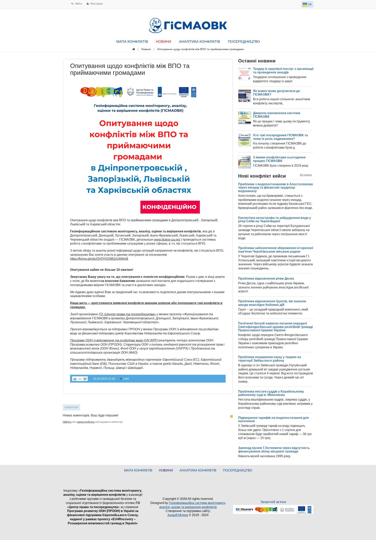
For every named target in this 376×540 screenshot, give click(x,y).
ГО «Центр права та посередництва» (127, 314)
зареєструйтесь (85, 422)
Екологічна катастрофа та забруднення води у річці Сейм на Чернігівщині (274, 219)
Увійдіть (67, 422)
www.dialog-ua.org (167, 239)
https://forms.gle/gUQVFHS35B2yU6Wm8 (99, 258)
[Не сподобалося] (85, 379)
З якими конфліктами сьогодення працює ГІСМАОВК (279, 159)
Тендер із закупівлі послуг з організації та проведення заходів (283, 70)
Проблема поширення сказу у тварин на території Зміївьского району (269, 358)
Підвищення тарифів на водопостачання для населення (273, 419)
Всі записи (306, 174)
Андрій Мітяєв (177, 515)
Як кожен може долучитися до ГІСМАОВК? (276, 92)
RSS (231, 416)
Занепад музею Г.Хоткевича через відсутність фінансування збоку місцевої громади (274, 449)
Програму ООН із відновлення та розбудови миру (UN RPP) (114, 340)
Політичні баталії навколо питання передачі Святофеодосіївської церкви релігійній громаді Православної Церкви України (275, 327)
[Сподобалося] (75, 379)
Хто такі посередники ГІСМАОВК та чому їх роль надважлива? (280, 137)
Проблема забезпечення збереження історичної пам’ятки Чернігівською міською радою (275, 249)
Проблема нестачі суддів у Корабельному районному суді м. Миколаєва (271, 393)
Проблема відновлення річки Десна (266, 278)
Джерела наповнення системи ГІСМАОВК (276, 114)
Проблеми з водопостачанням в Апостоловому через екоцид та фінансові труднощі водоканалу (275, 187)
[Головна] (133, 49)
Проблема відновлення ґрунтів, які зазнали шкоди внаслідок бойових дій (272, 303)
